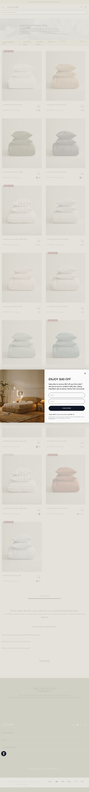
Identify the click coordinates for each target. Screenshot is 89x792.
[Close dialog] (85, 373)
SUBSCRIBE (66, 408)
